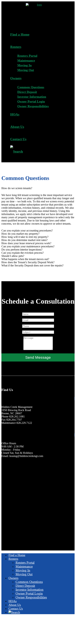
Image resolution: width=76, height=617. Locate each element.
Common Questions (30, 87)
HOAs (14, 114)
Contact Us (18, 139)
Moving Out (25, 70)
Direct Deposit (27, 92)
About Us (17, 127)
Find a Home (19, 34)
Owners (15, 78)
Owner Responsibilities (33, 106)
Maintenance (26, 60)
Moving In (24, 65)
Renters (15, 47)
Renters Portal (27, 56)
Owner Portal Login (31, 101)
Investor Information (31, 96)
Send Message (38, 357)
